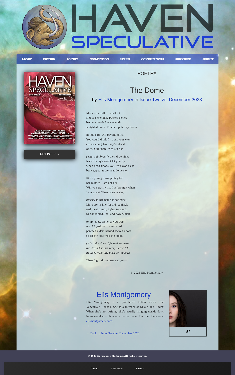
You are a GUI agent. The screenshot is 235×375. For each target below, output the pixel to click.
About (94, 368)
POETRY (72, 59)
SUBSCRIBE (183, 59)
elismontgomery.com (99, 321)
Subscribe (116, 368)
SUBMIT (208, 59)
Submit (140, 368)
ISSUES (125, 59)
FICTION (49, 59)
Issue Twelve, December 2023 (171, 99)
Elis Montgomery (115, 99)
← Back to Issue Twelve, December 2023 (112, 333)
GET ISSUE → (49, 154)
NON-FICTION (99, 59)
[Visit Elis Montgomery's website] (188, 331)
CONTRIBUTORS (152, 59)
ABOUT (27, 59)
